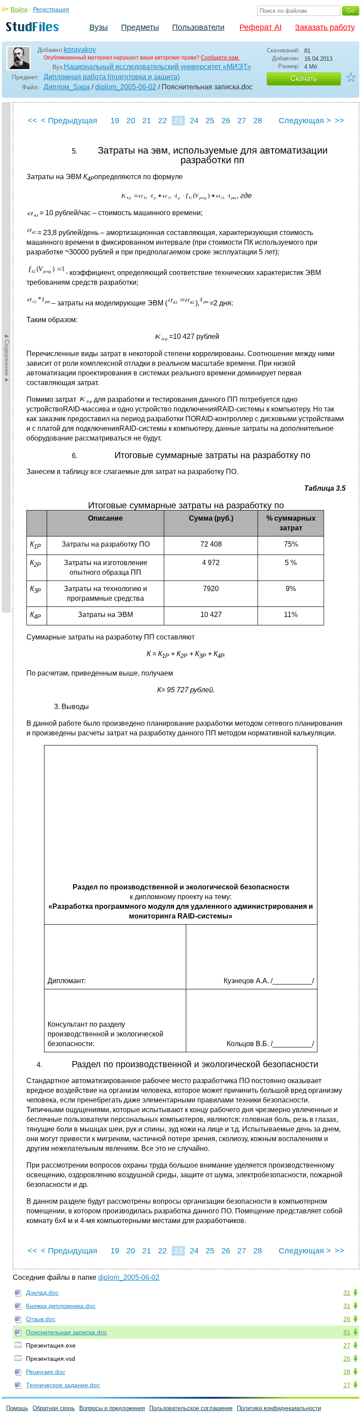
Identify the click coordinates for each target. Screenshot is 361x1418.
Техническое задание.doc (63, 1385)
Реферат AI (260, 27)
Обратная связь (54, 1408)
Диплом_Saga (67, 87)
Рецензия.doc (45, 1371)
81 (346, 1332)
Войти (19, 9)
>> (339, 120)
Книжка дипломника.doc (61, 1305)
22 (162, 120)
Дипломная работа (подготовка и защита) (112, 77)
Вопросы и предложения (112, 1408)
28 (257, 120)
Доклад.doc (42, 1292)
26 (225, 120)
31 (346, 1292)
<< (32, 120)
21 (146, 120)
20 (130, 120)
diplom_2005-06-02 (125, 87)
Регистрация (51, 9)
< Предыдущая (69, 120)
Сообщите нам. (220, 57)
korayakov (80, 49)
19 (115, 120)
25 (210, 120)
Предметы (140, 27)
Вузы (98, 27)
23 (178, 120)
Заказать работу (325, 27)
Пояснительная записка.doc (66, 1332)
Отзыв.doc (40, 1318)
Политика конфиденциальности (279, 1408)
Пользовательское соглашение (190, 1408)
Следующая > (305, 120)
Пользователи (198, 27)
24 (194, 120)
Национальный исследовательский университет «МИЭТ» (157, 66)
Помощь (17, 1408)
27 (241, 120)
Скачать (304, 78)
